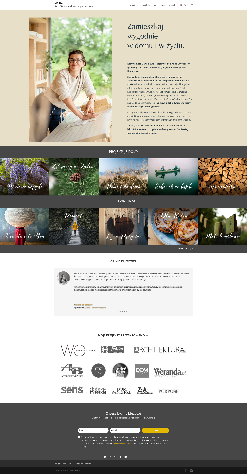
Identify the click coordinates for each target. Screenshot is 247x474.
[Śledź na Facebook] (120, 457)
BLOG (156, 5)
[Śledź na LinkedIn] (105, 457)
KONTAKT (172, 5)
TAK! (155, 430)
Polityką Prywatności (123, 443)
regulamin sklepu (84, 463)
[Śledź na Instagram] (110, 457)
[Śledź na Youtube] (125, 457)
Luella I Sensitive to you (95, 307)
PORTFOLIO (146, 5)
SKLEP (163, 5)
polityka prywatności (63, 463)
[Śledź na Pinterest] (115, 457)
